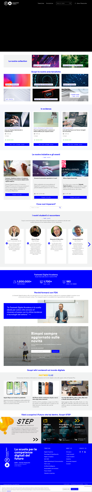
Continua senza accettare (87, 486)
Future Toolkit (47, 471)
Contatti (68, 463)
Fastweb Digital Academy (7, 457)
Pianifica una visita (50, 439)
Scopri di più (17, 194)
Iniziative (68, 459)
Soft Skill (46, 459)
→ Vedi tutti (46, 157)
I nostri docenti (70, 454)
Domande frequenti (71, 461)
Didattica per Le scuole (81, 439)
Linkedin (85, 452)
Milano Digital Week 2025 (70, 178)
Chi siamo (68, 452)
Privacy (86, 484)
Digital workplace (48, 456)
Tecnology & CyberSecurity (51, 454)
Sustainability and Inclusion (51, 468)
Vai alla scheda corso (17, 144)
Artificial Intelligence (49, 466)
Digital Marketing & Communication (53, 461)
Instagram (80, 452)
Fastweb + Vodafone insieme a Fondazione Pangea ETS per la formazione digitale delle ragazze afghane (17, 180)
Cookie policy (66, 484)
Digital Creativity (48, 452)
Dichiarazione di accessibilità (77, 484)
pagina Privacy (42, 357)
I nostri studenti (70, 456)
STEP (25, 439)
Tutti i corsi (47, 463)
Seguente (89, 244)
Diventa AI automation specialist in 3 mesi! (45, 178)
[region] (46, 488)
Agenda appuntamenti (65, 439)
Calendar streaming (49, 473)
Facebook (82, 452)
